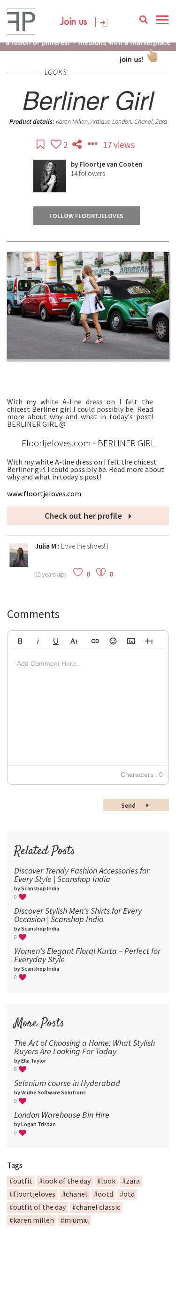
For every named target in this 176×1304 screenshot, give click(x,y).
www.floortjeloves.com (44, 493)
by (75, 164)
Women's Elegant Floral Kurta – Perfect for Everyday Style (87, 955)
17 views (119, 144)
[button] (20, 640)
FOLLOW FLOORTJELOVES (86, 215)
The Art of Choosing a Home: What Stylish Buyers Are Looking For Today (84, 1047)
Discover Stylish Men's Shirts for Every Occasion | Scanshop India (78, 914)
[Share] (78, 144)
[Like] (57, 144)
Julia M (46, 546)
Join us (74, 22)
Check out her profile (84, 515)
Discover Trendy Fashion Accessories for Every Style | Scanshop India (81, 874)
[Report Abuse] (93, 144)
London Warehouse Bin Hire (61, 1114)
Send (129, 805)
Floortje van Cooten (110, 164)
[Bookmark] (41, 144)
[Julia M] (19, 564)
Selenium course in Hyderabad (67, 1083)
